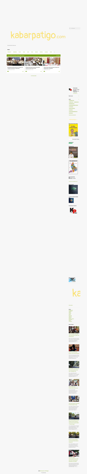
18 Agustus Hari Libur (72, 108)
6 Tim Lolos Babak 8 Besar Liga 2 (73, 111)
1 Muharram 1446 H (71, 100)
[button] (22, 71)
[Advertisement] (27, 6)
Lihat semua (58, 55)
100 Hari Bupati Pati (71, 103)
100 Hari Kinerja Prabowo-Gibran (73, 105)
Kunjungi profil (75, 93)
